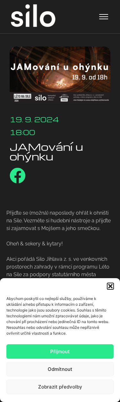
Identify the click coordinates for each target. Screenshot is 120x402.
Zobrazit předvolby (60, 387)
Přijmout (60, 351)
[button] (110, 286)
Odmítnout (60, 369)
